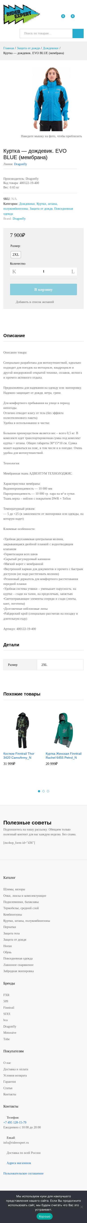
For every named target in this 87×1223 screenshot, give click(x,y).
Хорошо (45, 1216)
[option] (22, 740)
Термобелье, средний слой (21, 908)
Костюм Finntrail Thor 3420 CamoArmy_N (18, 755)
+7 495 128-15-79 (14, 1122)
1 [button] (39, 791)
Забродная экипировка (18, 971)
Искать (78, 33)
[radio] (16, 254)
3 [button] (48, 791)
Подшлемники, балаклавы (21, 902)
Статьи (7, 1088)
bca (5, 1020)
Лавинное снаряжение (18, 965)
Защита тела (11, 933)
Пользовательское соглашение (23, 1173)
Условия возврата (15, 1075)
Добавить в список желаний (35, 302)
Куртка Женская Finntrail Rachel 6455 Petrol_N (63, 755)
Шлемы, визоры (14, 889)
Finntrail (8, 1007)
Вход (81, 17)
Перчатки (9, 927)
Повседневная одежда (18, 958)
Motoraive (9, 1032)
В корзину (43, 289)
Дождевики (27, 203)
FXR (6, 995)
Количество (17, 263)
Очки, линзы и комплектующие (24, 895)
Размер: (15, 246)
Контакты (9, 1094)
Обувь (7, 952)
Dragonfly (20, 164)
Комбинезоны (12, 914)
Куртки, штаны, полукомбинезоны (26, 920)
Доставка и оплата (15, 1069)
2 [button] (43, 791)
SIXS (6, 1014)
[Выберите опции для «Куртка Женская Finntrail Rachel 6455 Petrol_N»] (59, 746)
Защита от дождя (41, 208)
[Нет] (81, 1207)
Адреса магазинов (19, 1163)
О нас (7, 1063)
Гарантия (9, 1081)
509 (5, 1001)
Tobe (6, 1039)
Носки (7, 946)
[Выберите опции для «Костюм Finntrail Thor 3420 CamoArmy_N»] (16, 746)
